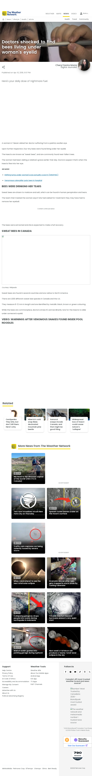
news (9, 19)
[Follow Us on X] (89, 672)
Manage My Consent (10, 685)
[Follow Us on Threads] (84, 672)
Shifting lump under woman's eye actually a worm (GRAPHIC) (31, 175)
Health (24, 19)
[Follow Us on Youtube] (75, 672)
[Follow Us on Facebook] (65, 672)
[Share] (3, 67)
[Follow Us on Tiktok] (80, 672)
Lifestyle (16, 19)
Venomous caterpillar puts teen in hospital (23, 180)
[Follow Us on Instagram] (70, 672)
